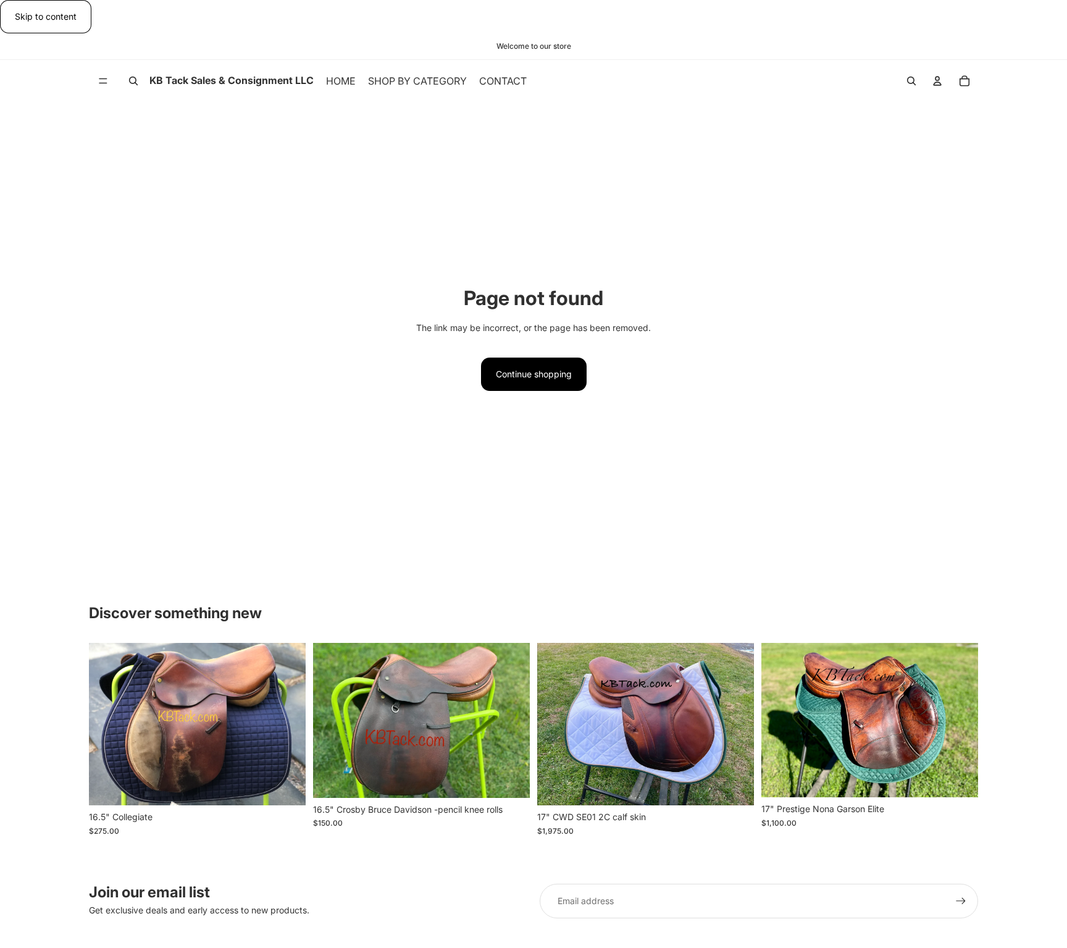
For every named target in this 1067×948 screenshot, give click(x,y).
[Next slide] (287, 723)
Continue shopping (534, 374)
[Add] (286, 786)
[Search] (133, 80)
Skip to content (46, 16)
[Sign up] (961, 901)
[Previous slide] (107, 723)
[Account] (937, 80)
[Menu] (103, 81)
